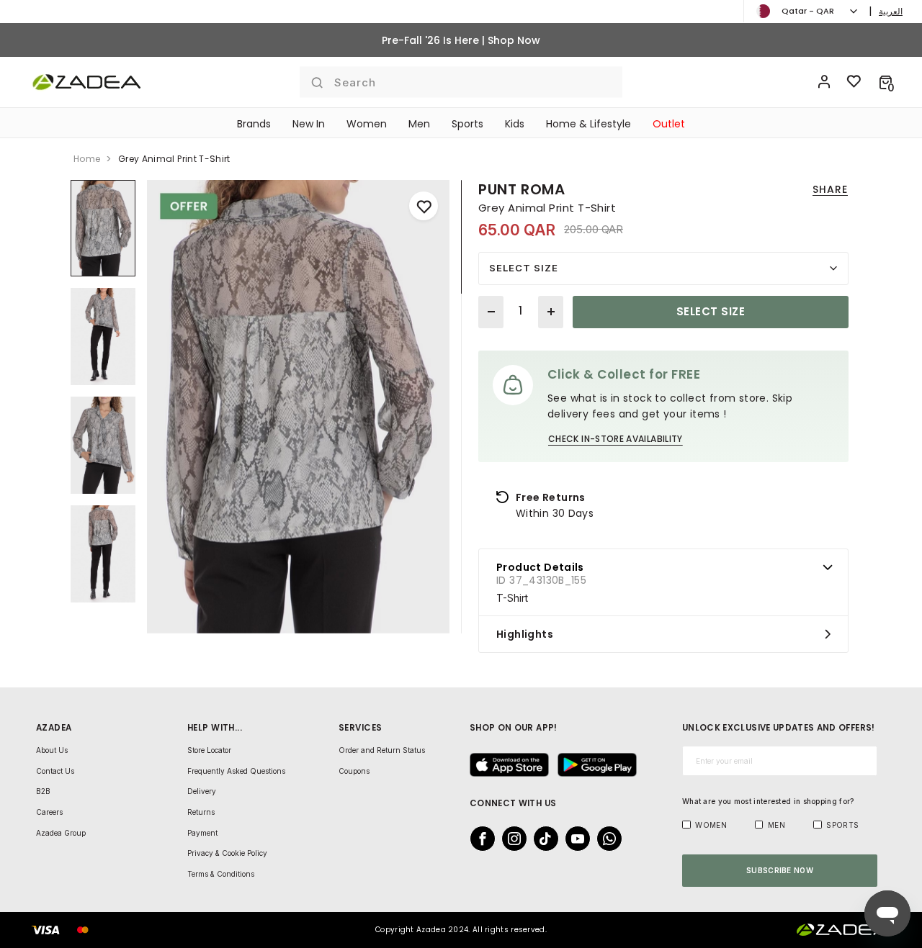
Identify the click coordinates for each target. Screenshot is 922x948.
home (86, 159)
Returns (201, 812)
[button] (885, 82)
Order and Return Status (382, 750)
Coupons (354, 771)
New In (308, 124)
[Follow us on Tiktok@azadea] (541, 839)
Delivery (201, 791)
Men (419, 124)
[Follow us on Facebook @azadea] (478, 839)
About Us (52, 750)
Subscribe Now (779, 870)
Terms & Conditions (220, 874)
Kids (514, 124)
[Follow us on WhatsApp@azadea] (605, 839)
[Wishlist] (854, 82)
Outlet (669, 124)
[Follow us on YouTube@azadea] (573, 839)
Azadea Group (61, 833)
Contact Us (55, 771)
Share (830, 189)
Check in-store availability (615, 439)
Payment (202, 833)
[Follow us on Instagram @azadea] (510, 839)
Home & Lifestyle (588, 124)
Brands (254, 124)
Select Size (523, 268)
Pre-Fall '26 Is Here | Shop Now (461, 40)
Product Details (540, 567)
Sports (467, 124)
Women (366, 124)
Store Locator (209, 750)
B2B (43, 791)
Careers (49, 812)
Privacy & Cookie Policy (227, 853)
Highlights (524, 634)
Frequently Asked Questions (236, 771)
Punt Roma (521, 189)
